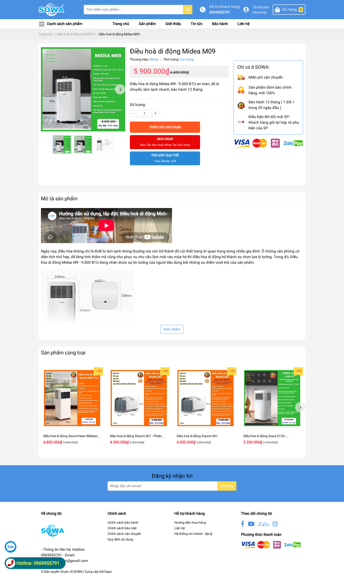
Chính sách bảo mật (122, 528)
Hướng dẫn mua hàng (190, 522)
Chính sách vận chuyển (124, 534)
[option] (83, 89)
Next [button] (120, 89)
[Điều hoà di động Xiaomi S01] (205, 398)
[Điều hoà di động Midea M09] (83, 89)
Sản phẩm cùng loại (63, 352)
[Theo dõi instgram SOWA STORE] (275, 524)
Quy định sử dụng (120, 539)
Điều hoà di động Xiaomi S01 (197, 436)
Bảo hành (220, 24)
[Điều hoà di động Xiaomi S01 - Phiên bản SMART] (139, 398)
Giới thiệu (173, 24)
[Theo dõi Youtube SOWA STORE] (251, 524)
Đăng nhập (260, 12)
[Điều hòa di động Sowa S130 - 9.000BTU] (272, 398)
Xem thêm (172, 329)
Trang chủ (121, 24)
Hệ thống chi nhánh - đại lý (193, 534)
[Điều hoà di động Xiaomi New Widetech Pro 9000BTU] (72, 398)
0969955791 (219, 12)
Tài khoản (261, 7)
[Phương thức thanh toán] (268, 143)
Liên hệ (243, 24)
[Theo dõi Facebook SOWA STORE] (242, 524)
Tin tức (196, 24)
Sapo (108, 571)
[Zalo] (10, 547)
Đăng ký (227, 486)
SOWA (78, 571)
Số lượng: (138, 104)
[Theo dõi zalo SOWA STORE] (263, 524)
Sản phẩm (147, 24)
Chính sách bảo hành (123, 522)
